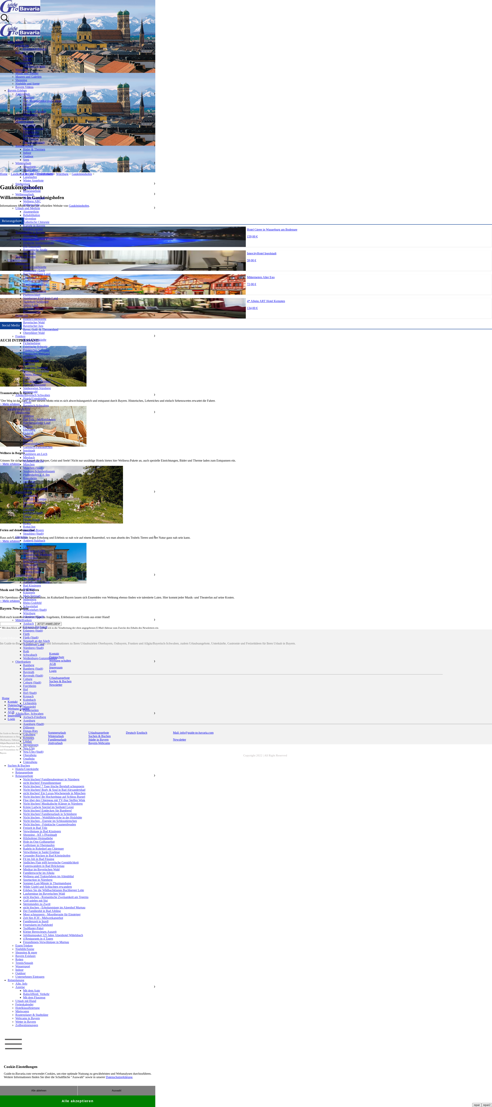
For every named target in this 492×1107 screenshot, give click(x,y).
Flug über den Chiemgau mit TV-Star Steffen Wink (54, 800)
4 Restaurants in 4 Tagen (38, 938)
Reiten (27, 104)
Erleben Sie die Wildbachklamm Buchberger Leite (53, 890)
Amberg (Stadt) (32, 544)
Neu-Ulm (29, 748)
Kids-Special (31, 139)
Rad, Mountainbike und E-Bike (42, 101)
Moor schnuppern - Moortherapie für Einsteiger (52, 914)
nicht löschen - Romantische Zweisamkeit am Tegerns (55, 897)
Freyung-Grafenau (34, 502)
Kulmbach (29, 699)
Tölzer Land (30, 305)
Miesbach (29, 457)
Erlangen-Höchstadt (35, 627)
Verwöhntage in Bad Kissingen (42, 831)
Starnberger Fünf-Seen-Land (40, 298)
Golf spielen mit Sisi (35, 900)
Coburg (27, 679)
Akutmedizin (31, 211)
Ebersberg (29, 429)
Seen (26, 159)
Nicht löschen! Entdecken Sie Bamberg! (47, 810)
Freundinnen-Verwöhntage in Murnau (46, 942)
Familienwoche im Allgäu (38, 872)
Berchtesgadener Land (36, 274)
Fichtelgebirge (31, 343)
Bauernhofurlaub (33, 128)
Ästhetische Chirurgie (36, 222)
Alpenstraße (30, 236)
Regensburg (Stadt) (35, 561)
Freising (28, 440)
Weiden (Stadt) (32, 571)
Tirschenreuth (31, 568)
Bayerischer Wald (34, 322)
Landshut (28, 509)
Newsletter (179, 739)
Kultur (19, 52)
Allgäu (27, 402)
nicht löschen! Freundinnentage (42, 782)
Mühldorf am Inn (33, 461)
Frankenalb (30, 357)
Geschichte (22, 45)
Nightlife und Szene (27, 83)
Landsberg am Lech (35, 454)
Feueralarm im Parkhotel (38, 924)
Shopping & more (26, 952)
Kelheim (28, 506)
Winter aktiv (30, 170)
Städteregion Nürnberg (37, 388)
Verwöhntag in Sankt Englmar (41, 852)
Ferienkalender (24, 1004)
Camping (21, 118)
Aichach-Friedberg (34, 717)
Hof (25, 689)
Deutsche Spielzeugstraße (38, 242)
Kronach (28, 696)
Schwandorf (30, 564)
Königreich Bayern (34, 49)
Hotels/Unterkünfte (34, 267)
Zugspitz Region (33, 308)
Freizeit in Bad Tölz (35, 827)
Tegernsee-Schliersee (36, 301)
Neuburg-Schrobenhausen (39, 471)
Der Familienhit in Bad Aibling (42, 911)
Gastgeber (29, 125)
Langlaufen (30, 177)
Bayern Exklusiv (25, 956)
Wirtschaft (21, 69)
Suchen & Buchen (19, 765)
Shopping (21, 80)
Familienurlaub (24, 121)
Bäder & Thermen (34, 149)
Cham (26, 547)
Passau (27, 516)
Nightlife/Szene (24, 949)
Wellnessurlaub (24, 194)
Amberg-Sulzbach (34, 540)
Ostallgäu (29, 758)
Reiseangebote (32, 191)
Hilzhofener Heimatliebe (38, 838)
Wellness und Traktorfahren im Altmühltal (48, 876)
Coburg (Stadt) (32, 682)
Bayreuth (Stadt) (33, 675)
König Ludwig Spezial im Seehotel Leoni (48, 807)
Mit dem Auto (31, 990)
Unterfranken (23, 575)
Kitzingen (29, 592)
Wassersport (30, 114)
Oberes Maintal (32, 374)
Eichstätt (28, 433)
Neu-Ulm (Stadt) (33, 751)
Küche (27, 59)
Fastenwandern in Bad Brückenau (43, 866)
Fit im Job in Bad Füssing (38, 859)
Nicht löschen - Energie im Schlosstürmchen (50, 821)
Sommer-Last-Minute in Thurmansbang (47, 883)
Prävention (29, 218)
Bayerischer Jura (33, 326)
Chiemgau (29, 277)
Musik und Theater (26, 73)
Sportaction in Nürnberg (37, 879)
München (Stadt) (33, 467)
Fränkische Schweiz (35, 346)
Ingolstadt (29, 450)
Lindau (27, 741)
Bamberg (28, 665)
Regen (27, 523)
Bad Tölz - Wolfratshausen (39, 419)
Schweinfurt (30, 606)
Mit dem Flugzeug (34, 997)
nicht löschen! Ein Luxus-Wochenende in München (54, 793)
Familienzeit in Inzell (35, 921)
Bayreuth (28, 672)
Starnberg (29, 481)
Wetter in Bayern (25, 1021)
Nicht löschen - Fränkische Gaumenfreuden (49, 824)
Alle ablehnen (38, 1090)
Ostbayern (21, 315)
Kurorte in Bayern (34, 225)
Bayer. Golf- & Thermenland (40, 329)
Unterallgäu (30, 762)
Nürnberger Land (33, 644)
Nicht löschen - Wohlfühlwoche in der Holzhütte (52, 817)
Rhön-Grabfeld (32, 602)
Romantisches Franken (37, 381)
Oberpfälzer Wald (34, 332)
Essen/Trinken (24, 945)
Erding (27, 436)
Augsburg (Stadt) (33, 724)
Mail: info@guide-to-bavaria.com (193, 732)
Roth (26, 651)
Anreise (20, 987)
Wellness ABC (32, 201)
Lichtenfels (30, 703)
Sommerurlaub (24, 146)
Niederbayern (23, 492)
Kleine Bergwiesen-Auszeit (40, 931)
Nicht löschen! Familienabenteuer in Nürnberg (51, 779)
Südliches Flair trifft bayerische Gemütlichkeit (51, 862)
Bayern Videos (24, 87)
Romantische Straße (35, 249)
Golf (26, 107)
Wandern (28, 97)
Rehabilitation (31, 215)
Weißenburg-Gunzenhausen (40, 658)
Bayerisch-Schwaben (36, 405)
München (29, 464)
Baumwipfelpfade (34, 142)
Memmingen (30, 744)
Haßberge (29, 364)
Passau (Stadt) (31, 519)
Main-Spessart (31, 596)
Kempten (28, 737)
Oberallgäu (30, 755)
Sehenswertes (23, 62)
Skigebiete (29, 166)
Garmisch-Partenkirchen (37, 447)
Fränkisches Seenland (36, 350)
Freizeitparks (31, 132)
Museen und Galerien (28, 76)
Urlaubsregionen (18, 260)
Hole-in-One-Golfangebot (39, 841)
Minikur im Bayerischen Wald (41, 869)
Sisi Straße (29, 253)
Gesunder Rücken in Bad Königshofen (46, 855)
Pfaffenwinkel (31, 294)
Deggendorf (30, 495)
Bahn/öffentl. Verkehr (36, 994)
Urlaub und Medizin (27, 208)
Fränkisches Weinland (36, 353)
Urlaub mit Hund (25, 1001)
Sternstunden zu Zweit (36, 904)
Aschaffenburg (32, 578)
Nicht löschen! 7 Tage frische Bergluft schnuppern (53, 786)
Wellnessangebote (34, 197)
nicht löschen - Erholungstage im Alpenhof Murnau (54, 907)
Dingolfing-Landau (35, 499)
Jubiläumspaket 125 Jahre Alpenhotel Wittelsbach (53, 935)
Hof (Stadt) (30, 692)
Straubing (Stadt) (33, 533)
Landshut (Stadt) (33, 512)
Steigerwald (30, 391)
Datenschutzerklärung (119, 1077)
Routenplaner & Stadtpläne (31, 1014)
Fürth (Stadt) (30, 637)
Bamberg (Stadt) (33, 668)
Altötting (28, 416)
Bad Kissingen (32, 585)
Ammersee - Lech (34, 270)
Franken (20, 336)
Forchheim (29, 686)
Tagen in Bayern (25, 256)
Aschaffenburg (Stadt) (36, 582)
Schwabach (30, 654)
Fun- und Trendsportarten (38, 173)
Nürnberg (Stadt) (33, 647)
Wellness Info (31, 204)
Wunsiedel (29, 706)
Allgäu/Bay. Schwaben (29, 713)
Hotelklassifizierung (27, 1007)
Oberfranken (23, 661)
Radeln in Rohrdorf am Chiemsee (43, 848)
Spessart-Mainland (34, 384)
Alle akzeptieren (78, 1101)
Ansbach (28, 623)
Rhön (26, 377)
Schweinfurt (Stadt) (35, 609)
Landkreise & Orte (19, 409)
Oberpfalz (21, 537)
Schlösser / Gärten (34, 66)
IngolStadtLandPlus (35, 284)
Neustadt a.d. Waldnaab (37, 554)
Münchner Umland (34, 291)
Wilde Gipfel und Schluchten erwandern (47, 886)
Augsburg (29, 720)
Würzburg (29, 613)
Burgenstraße (31, 239)
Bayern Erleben (17, 90)
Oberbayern (22, 263)
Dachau (27, 426)
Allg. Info (21, 983)
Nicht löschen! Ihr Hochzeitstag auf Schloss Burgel (54, 796)
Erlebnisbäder (31, 135)
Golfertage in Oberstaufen (39, 845)
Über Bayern (15, 42)
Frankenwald (31, 360)
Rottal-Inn (29, 526)
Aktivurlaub (22, 94)
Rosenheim (30, 478)
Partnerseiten (31, 710)
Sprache (28, 56)
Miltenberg (29, 599)
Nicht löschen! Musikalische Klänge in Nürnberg (53, 803)
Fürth (26, 634)
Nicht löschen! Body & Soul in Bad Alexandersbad (54, 789)
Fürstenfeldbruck (33, 443)
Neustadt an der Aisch (36, 641)
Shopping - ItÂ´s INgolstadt (40, 834)
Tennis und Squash (34, 111)
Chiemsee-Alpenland (36, 281)
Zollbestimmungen (26, 1025)
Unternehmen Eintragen (29, 976)
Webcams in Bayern (27, 1018)
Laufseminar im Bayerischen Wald (44, 893)
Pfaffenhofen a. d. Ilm (36, 474)
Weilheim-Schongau (35, 488)
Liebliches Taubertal (35, 367)
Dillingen (28, 727)
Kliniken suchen (33, 229)
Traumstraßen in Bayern (30, 232)
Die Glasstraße (32, 246)
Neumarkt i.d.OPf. (34, 551)
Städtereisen (22, 184)
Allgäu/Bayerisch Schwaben (32, 395)
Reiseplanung (16, 980)
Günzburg (29, 734)
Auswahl (116, 1090)
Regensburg (30, 557)
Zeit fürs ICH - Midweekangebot (43, 917)
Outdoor (28, 156)
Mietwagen (22, 1011)
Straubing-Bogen (33, 530)
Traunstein (29, 485)
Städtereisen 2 (31, 187)
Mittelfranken (23, 620)
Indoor (27, 152)
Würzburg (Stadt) (33, 616)
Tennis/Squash (24, 962)
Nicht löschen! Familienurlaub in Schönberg (50, 814)
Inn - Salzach (31, 287)
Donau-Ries (30, 731)
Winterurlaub (23, 163)
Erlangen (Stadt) (33, 630)
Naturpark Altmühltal (36, 371)
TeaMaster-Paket (33, 928)
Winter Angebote (33, 180)
